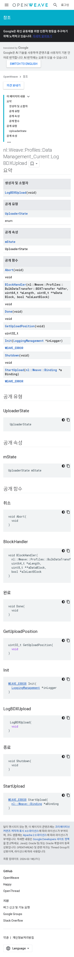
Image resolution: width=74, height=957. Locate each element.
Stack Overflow (13, 920)
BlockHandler (15, 284)
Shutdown (12, 355)
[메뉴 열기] (6, 5)
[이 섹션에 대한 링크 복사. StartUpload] (29, 786)
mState (10, 242)
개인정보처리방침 (23, 937)
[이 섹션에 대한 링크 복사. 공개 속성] (26, 443)
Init (8, 341)
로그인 (65, 5)
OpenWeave (10, 76)
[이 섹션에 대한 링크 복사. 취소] (15, 503)
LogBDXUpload (15, 192)
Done (8, 311)
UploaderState (16, 213)
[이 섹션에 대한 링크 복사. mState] (20, 457)
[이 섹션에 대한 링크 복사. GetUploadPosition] (41, 631)
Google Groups (12, 914)
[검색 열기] (55, 4)
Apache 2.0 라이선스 (35, 835)
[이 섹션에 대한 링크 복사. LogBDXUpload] (35, 709)
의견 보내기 (14, 85)
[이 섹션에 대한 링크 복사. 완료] (15, 593)
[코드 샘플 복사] (68, 419)
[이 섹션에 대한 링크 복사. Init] (13, 670)
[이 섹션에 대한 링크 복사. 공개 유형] (26, 397)
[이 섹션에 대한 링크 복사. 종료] (15, 747)
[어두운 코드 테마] (63, 419)
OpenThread (11, 891)
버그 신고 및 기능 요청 (16, 907)
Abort (9, 270)
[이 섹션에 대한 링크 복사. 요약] (16, 171)
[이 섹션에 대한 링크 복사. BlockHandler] (32, 542)
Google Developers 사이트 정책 (51, 839)
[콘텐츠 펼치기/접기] (28, 96)
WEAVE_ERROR (14, 348)
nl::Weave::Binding (41, 370)
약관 (6, 937)
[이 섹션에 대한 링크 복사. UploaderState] (33, 411)
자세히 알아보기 (42, 36)
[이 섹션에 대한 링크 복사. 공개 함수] (26, 489)
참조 (7, 17)
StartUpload (14, 370)
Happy (7, 884)
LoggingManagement (28, 341)
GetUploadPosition (20, 326)
